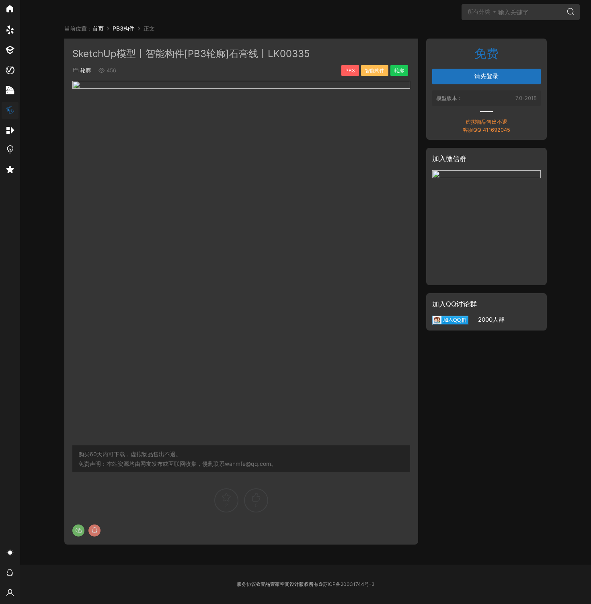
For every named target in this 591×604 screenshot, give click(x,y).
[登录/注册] (10, 594)
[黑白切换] (10, 553)
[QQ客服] (10, 573)
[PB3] (10, 110)
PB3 (350, 70)
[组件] (10, 130)
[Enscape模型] (10, 30)
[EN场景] (10, 50)
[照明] (10, 150)
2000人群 (486, 319)
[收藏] (10, 170)
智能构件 (374, 70)
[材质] (10, 90)
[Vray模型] (10, 70)
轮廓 (85, 70)
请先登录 (486, 76)
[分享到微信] (78, 530)
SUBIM (38, 14)
